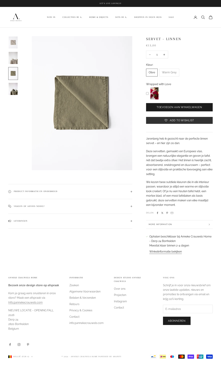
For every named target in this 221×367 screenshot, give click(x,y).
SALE (171, 17)
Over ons (120, 288)
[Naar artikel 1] (13, 42)
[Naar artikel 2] (13, 58)
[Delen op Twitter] (162, 213)
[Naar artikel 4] (13, 88)
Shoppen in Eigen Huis (148, 17)
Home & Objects (98, 17)
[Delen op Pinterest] (167, 213)
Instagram (120, 301)
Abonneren (177, 320)
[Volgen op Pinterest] (28, 344)
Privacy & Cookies (80, 310)
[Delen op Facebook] (157, 213)
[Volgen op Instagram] (19, 344)
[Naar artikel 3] (13, 73)
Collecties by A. (72, 17)
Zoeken (74, 285)
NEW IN (51, 17)
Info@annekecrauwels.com (25, 302)
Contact (74, 316)
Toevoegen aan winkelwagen (179, 107)
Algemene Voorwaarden (84, 291)
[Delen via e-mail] (172, 213)
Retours (74, 304)
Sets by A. (121, 17)
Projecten (120, 295)
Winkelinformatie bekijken (165, 251)
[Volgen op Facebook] (10, 344)
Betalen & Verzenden (82, 297)
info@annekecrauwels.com (86, 323)
